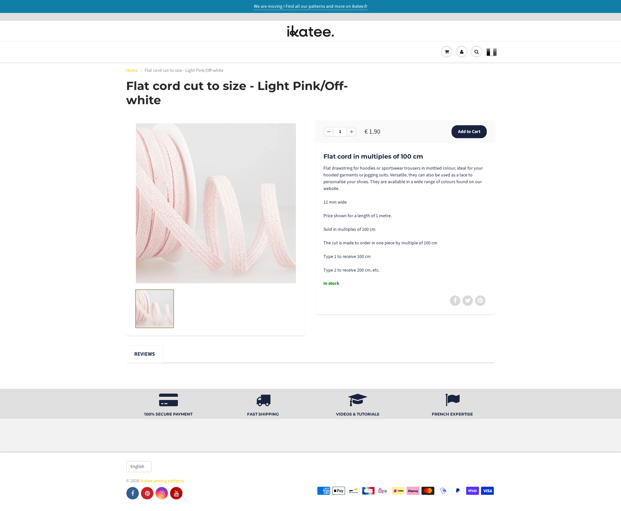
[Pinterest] (147, 493)
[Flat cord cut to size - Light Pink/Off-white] (216, 203)
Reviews (144, 354)
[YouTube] (176, 493)
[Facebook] (132, 493)
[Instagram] (161, 493)
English (137, 466)
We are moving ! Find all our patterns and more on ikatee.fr (310, 6)
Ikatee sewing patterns (162, 481)
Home (132, 70)
